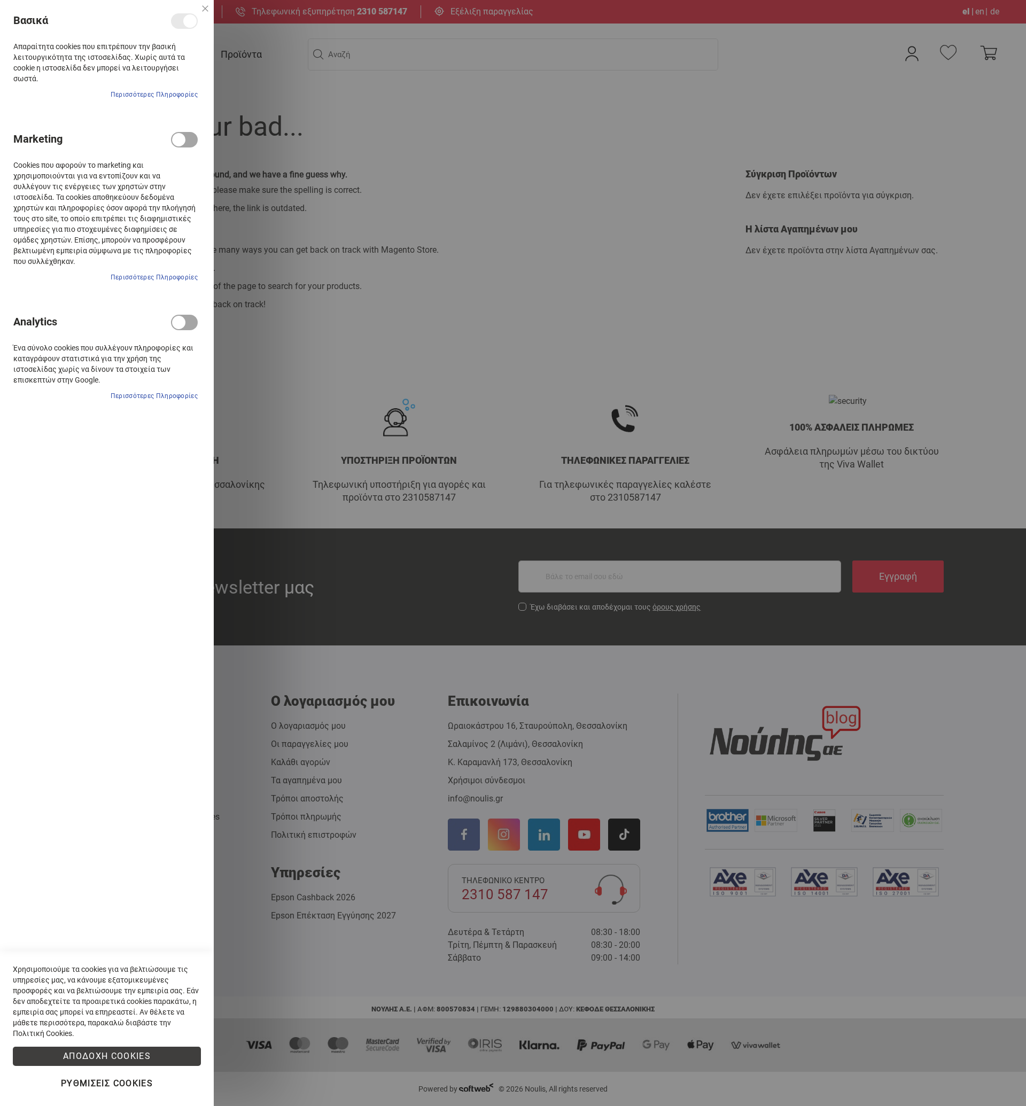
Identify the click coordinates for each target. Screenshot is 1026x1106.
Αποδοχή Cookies (107, 1056)
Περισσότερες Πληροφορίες (154, 94)
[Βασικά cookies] (184, 21)
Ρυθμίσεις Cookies (107, 1083)
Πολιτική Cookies (42, 1033)
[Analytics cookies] (184, 322)
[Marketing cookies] (184, 139)
